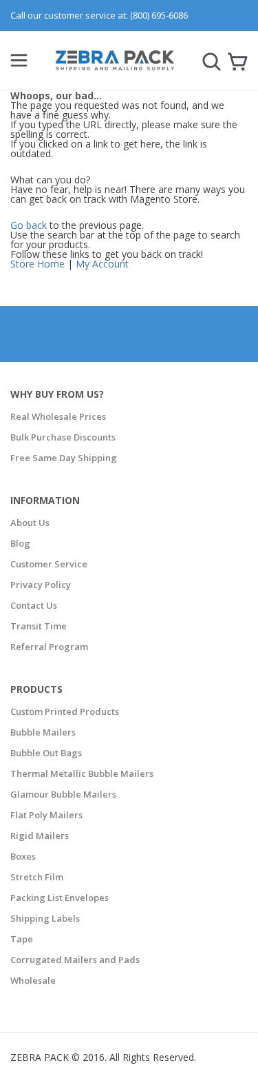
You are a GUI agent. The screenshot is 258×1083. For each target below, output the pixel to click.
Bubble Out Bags (46, 753)
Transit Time (38, 626)
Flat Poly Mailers (46, 815)
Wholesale (33, 980)
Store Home (37, 263)
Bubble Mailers (43, 732)
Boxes (23, 856)
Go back (28, 225)
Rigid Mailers (39, 835)
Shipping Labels (45, 918)
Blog (20, 543)
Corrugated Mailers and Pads (75, 959)
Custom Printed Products (64, 711)
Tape (21, 939)
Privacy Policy (40, 584)
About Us (30, 522)
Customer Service (48, 564)
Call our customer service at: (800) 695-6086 (99, 15)
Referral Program (49, 646)
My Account (102, 263)
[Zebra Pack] (115, 65)
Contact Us (33, 605)
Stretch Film (36, 877)
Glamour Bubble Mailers (63, 794)
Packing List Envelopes (59, 897)
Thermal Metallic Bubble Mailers (81, 773)
